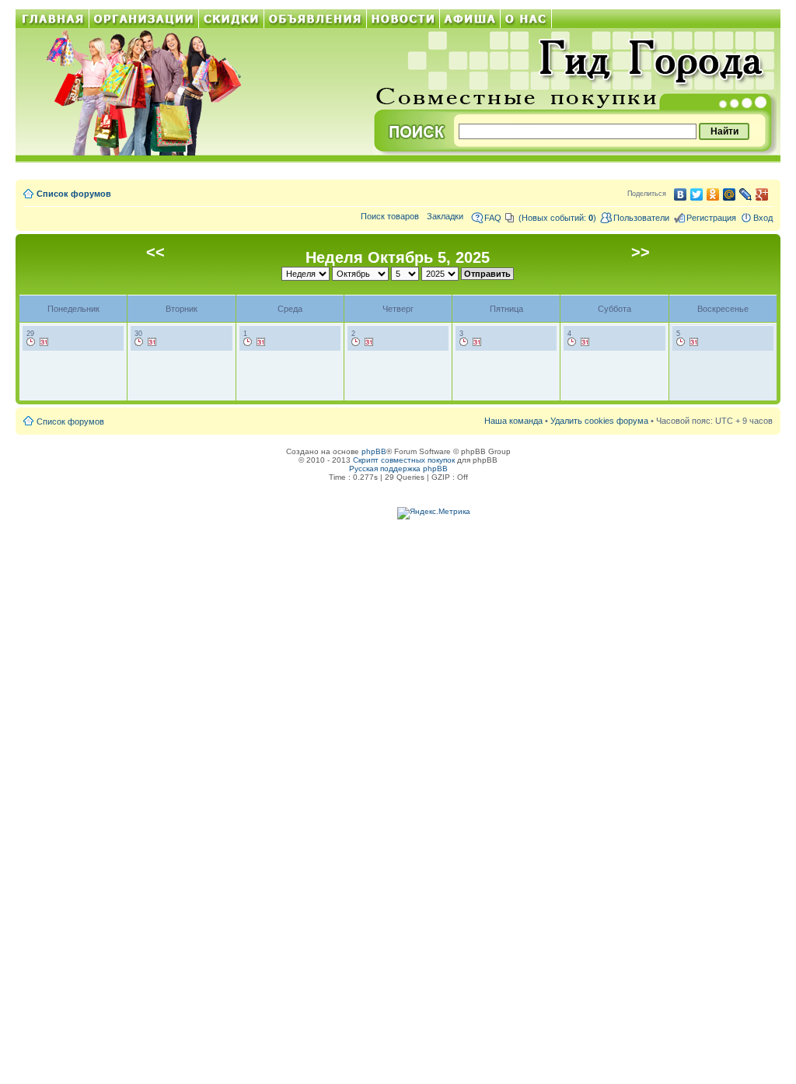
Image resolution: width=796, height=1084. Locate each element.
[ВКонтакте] (680, 194)
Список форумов (74, 193)
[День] (31, 342)
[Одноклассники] (713, 194)
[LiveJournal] (746, 194)
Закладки (445, 216)
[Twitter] (697, 194)
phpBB (373, 451)
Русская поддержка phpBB (398, 468)
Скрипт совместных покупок (404, 460)
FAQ (492, 217)
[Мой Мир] (729, 194)
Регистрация (711, 217)
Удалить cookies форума (599, 420)
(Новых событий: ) (557, 217)
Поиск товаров (390, 216)
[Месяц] (44, 342)
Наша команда (513, 420)
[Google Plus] (762, 194)
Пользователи (641, 217)
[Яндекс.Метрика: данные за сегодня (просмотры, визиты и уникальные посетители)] (433, 513)
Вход (763, 217)
